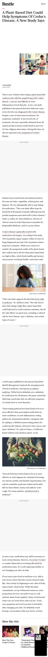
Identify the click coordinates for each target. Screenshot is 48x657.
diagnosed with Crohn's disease (31, 112)
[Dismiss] (44, 636)
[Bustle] (8, 4)
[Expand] (37, 636)
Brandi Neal (7, 85)
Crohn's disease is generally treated (17, 231)
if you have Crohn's (37, 559)
